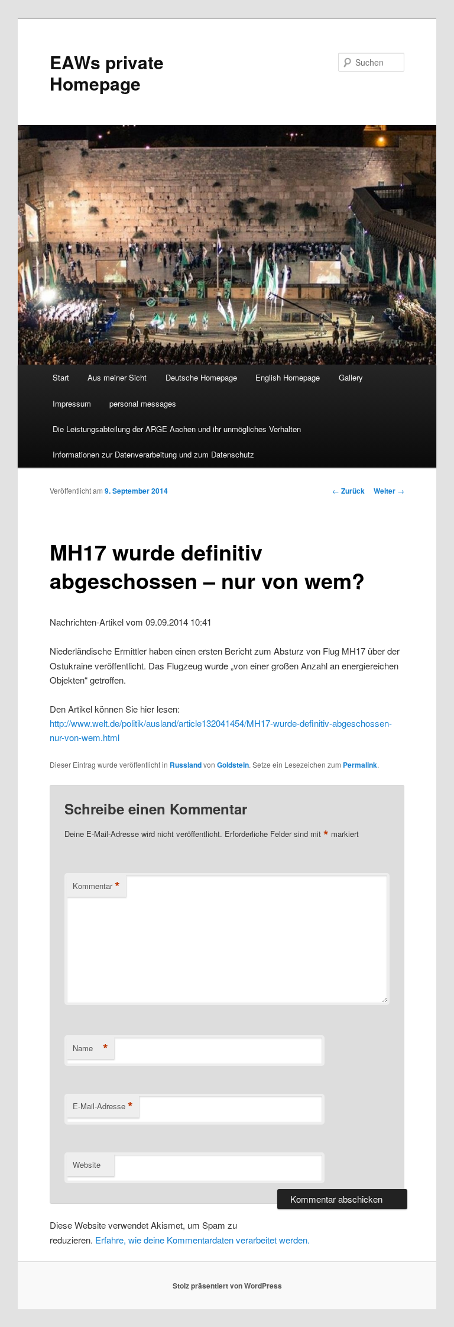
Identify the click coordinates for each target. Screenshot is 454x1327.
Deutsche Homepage (201, 377)
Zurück (348, 490)
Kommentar (96, 886)
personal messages (142, 403)
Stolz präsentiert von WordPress (227, 1285)
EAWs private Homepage (107, 72)
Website (86, 1164)
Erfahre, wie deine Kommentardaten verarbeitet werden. (202, 1239)
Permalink (360, 764)
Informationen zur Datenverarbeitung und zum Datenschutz (153, 454)
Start (61, 377)
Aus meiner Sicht (117, 377)
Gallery (351, 377)
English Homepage (287, 377)
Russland (186, 764)
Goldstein (233, 764)
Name (90, 1048)
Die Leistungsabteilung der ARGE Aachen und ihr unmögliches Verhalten (177, 428)
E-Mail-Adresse (103, 1106)
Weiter (389, 490)
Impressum (72, 403)
